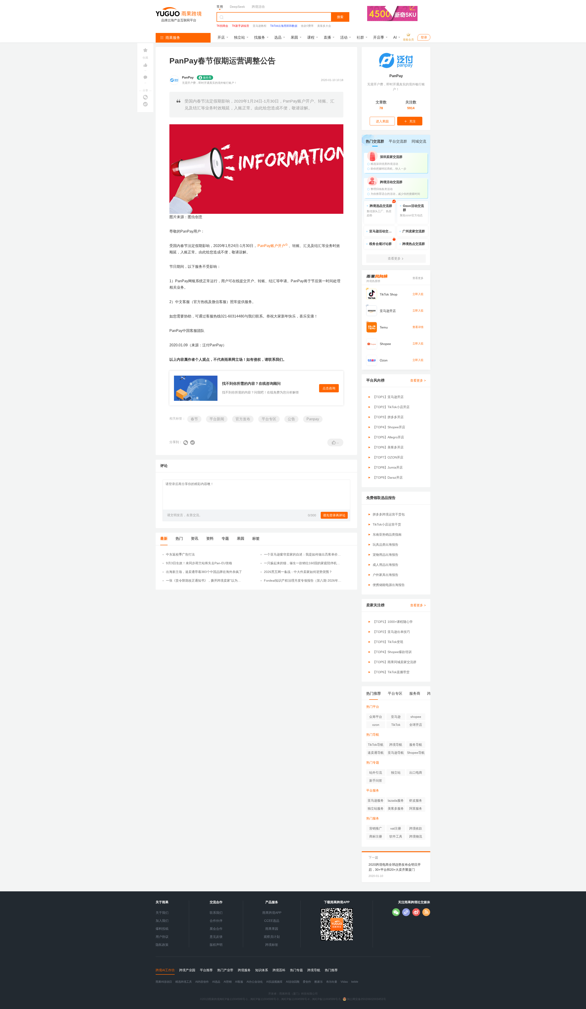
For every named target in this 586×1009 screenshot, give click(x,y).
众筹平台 (375, 717)
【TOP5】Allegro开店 (388, 437)
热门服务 (372, 818)
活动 (343, 37)
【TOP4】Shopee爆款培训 (392, 652)
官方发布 (243, 419)
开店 (221, 37)
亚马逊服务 (376, 800)
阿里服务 (415, 808)
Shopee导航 (416, 752)
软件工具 (395, 836)
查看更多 (417, 278)
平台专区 (269, 419)
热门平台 (372, 706)
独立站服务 (376, 808)
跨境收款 (415, 828)
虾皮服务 (415, 800)
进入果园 (382, 121)
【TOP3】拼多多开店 (388, 417)
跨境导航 (395, 744)
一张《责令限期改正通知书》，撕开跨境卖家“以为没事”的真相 (203, 581)
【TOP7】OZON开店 (388, 457)
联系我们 (216, 912)
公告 (291, 419)
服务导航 (415, 744)
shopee (415, 717)
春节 (194, 419)
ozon (375, 725)
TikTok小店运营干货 (387, 524)
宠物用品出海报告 (385, 554)
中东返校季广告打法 (180, 554)
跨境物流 (415, 836)
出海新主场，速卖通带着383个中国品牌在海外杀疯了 (204, 572)
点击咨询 (329, 388)
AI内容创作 (202, 981)
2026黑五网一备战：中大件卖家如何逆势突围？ (298, 572)
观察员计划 (272, 936)
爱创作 (307, 981)
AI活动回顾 (292, 981)
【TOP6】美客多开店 (388, 447)
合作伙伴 (216, 920)
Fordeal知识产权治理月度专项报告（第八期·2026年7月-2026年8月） (302, 581)
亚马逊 (396, 717)
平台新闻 (216, 419)
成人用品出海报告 (385, 565)
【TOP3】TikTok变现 (388, 642)
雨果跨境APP (271, 912)
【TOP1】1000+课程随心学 (393, 622)
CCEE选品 (271, 920)
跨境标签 (271, 945)
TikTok (395, 725)
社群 (360, 37)
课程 (311, 37)
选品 (278, 37)
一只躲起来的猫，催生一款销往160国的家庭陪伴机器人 (302, 563)
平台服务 (372, 790)
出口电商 (415, 772)
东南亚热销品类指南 (387, 534)
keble (354, 981)
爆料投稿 (162, 928)
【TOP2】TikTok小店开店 (391, 407)
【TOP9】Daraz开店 (388, 477)
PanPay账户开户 (271, 246)
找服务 (259, 37)
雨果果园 (271, 928)
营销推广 (375, 828)
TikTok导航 (375, 744)
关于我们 (162, 912)
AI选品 (216, 981)
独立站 (239, 37)
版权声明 (216, 945)
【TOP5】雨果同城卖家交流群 (394, 662)
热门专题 (372, 762)
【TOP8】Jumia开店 (388, 467)
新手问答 (375, 780)
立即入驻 (417, 294)
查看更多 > (418, 380)
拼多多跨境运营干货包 (389, 514)
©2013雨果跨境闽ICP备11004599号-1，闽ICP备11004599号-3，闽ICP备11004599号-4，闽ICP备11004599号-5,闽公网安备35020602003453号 (293, 999)
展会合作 (216, 928)
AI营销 (228, 981)
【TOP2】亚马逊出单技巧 (391, 632)
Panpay (313, 419)
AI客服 (239, 981)
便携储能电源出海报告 (389, 585)
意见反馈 (216, 936)
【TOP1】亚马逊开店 (388, 397)
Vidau (344, 981)
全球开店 (415, 725)
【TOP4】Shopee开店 (389, 427)
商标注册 (375, 836)
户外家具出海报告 (385, 575)
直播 (327, 37)
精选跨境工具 (183, 981)
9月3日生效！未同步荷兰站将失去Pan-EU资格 (199, 563)
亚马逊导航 (396, 752)
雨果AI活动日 (164, 981)
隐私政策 (162, 945)
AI (395, 37)
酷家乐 (319, 981)
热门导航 (372, 734)
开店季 (378, 37)
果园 (294, 37)
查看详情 (417, 327)
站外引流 (375, 772)
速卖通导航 (376, 752)
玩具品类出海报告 (385, 544)
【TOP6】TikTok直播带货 (391, 672)
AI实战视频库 (274, 981)
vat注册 (395, 828)
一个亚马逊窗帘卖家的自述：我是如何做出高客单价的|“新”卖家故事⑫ (301, 555)
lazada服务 (396, 800)
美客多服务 (396, 808)
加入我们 (162, 920)
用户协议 (162, 936)
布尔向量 (331, 981)
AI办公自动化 (255, 981)
